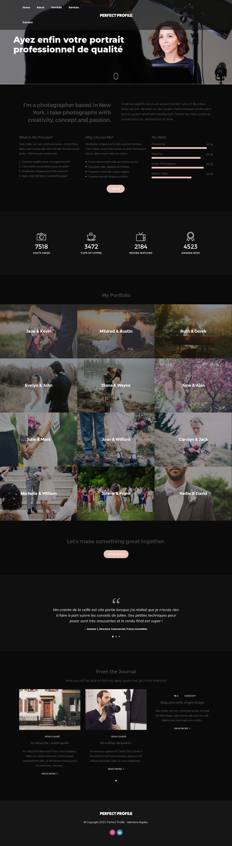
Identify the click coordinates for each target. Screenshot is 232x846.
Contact (28, 22)
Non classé (52, 736)
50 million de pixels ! (116, 743)
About (40, 7)
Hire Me (115, 188)
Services (74, 7)
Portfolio (56, 7)
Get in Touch (116, 554)
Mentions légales (137, 822)
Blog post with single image (182, 702)
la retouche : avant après (50, 743)
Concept (190, 695)
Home (26, 7)
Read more (49, 773)
